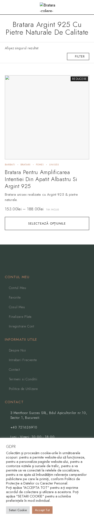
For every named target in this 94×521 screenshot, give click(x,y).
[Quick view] (11, 88)
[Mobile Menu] (9, 7)
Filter (80, 56)
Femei (40, 164)
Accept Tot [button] (42, 510)
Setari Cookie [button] (18, 510)
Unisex (54, 164)
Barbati (10, 164)
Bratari (25, 164)
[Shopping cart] (87, 7)
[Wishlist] (11, 81)
